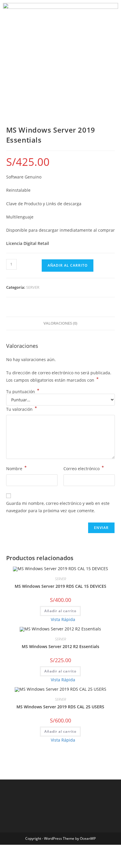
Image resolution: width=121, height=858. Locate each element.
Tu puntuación (22, 392)
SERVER (32, 287)
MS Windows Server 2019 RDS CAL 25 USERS (60, 707)
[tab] (60, 323)
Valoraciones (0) (60, 323)
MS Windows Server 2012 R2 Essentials (60, 646)
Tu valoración (21, 408)
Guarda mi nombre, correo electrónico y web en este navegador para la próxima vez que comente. (58, 506)
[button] (60, 42)
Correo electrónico (83, 468)
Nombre (16, 468)
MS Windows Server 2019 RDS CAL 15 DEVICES (60, 586)
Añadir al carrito (68, 265)
